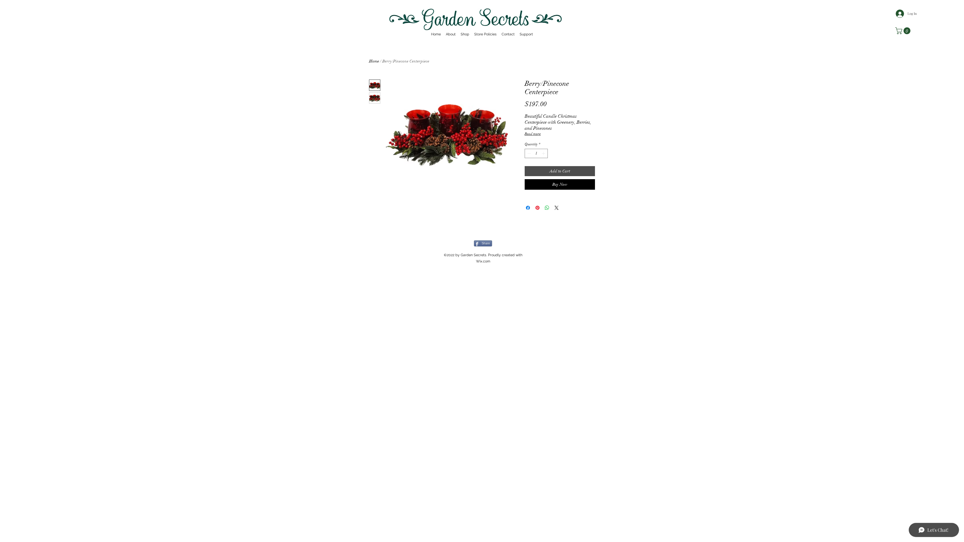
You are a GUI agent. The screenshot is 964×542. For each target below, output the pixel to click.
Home (374, 61)
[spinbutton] (536, 153)
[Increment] (544, 153)
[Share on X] (557, 208)
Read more (533, 134)
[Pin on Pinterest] (537, 208)
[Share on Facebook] (528, 208)
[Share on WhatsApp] (547, 208)
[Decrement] (528, 153)
